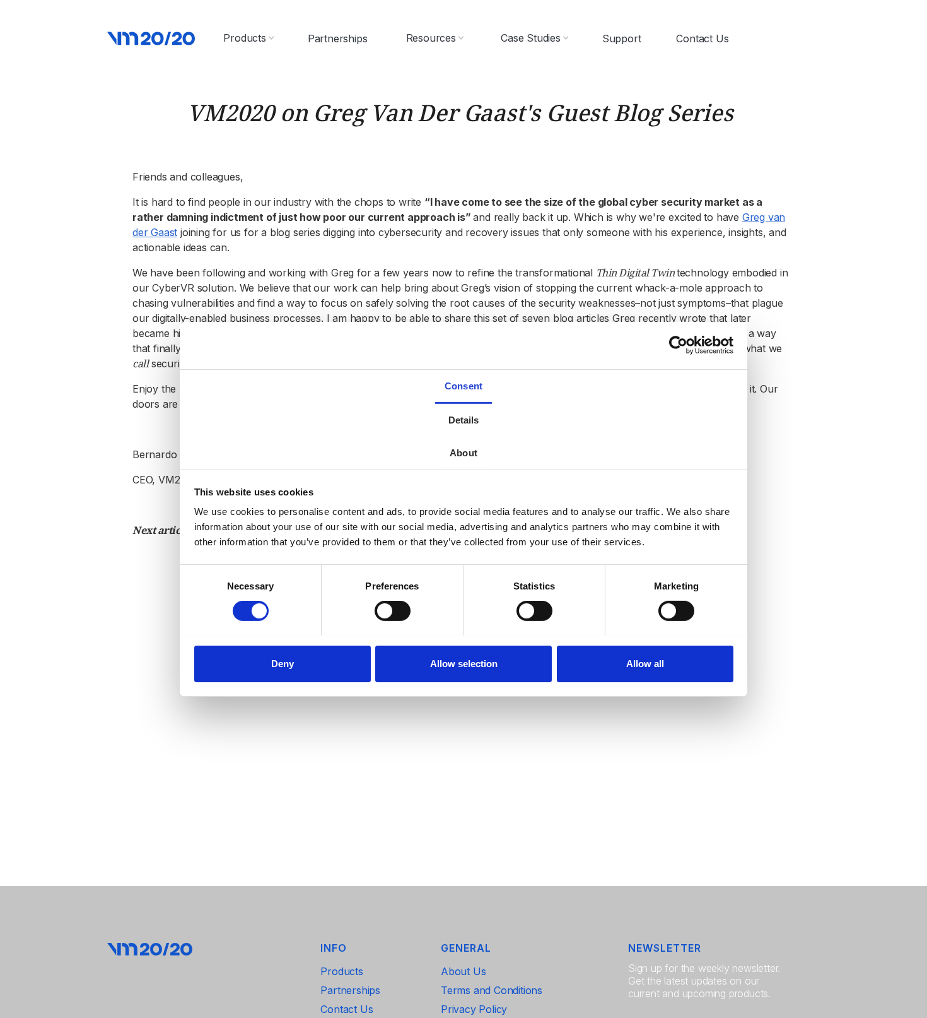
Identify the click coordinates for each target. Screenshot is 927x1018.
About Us (463, 971)
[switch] (393, 611)
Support (621, 38)
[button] (248, 37)
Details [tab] (463, 419)
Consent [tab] (463, 385)
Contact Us (702, 38)
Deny (282, 663)
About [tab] (463, 452)
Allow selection (464, 663)
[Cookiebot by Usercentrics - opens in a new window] (678, 345)
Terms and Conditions (491, 990)
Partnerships (338, 38)
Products (341, 971)
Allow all (645, 663)
